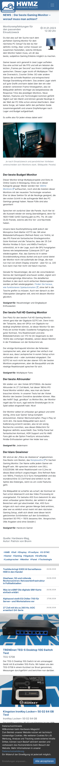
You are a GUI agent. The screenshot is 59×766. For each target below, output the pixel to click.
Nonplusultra (37, 460)
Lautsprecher (11, 559)
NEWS (7, 15)
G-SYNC (45, 552)
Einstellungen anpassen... (14, 761)
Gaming (17, 556)
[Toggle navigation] (52, 5)
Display (22, 552)
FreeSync (33, 552)
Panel (33, 559)
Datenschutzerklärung (13, 751)
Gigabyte (28, 556)
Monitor (24, 559)
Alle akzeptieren (44, 761)
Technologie (45, 559)
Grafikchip (41, 556)
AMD (7, 552)
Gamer (8, 556)
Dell (13, 552)
